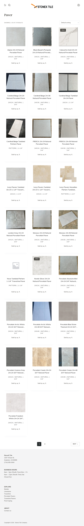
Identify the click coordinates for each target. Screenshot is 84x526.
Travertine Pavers (10, 498)
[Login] (78, 5)
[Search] (9, 5)
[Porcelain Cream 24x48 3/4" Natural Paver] (68, 356)
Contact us (7, 510)
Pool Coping (8, 501)
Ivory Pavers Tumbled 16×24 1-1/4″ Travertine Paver (15, 189)
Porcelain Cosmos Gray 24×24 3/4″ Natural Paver (16, 372)
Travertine (7, 494)
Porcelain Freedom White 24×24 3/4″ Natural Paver (16, 418)
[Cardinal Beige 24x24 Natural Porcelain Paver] (15, 82)
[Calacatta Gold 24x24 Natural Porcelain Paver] (68, 36)
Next (74, 444)
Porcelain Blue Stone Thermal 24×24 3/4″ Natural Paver (68, 327)
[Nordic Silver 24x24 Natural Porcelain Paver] (42, 265)
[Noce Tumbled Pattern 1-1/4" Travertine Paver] (15, 265)
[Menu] (5, 5)
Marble (6, 489)
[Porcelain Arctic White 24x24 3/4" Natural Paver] (15, 311)
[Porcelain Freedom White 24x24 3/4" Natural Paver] (15, 402)
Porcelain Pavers (9, 496)
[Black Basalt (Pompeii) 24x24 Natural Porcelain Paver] (42, 36)
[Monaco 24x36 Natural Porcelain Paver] (68, 219)
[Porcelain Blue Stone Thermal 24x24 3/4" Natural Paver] (68, 311)
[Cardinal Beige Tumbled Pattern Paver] (15, 128)
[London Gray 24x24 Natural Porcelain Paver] (15, 219)
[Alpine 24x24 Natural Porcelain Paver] (15, 36)
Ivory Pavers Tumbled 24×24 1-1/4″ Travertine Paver (42, 189)
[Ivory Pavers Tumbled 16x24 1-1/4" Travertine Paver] (15, 173)
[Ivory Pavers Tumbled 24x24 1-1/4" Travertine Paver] (42, 173)
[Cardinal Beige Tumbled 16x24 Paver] (68, 82)
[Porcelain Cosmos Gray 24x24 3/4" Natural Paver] (15, 356)
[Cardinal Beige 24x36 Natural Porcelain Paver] (42, 82)
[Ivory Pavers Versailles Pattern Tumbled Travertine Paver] (68, 173)
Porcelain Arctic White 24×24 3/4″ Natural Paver (15, 327)
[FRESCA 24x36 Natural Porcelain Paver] (68, 128)
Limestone (7, 491)
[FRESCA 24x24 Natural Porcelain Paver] (42, 128)
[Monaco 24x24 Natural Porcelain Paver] (42, 219)
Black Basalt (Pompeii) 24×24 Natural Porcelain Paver (42, 52)
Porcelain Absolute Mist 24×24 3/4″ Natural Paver (68, 281)
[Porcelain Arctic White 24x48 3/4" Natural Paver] (42, 311)
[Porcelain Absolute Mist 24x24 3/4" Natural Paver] (68, 265)
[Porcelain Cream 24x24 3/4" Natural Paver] (42, 356)
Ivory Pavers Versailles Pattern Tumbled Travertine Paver (68, 189)
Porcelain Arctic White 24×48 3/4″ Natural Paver (42, 327)
